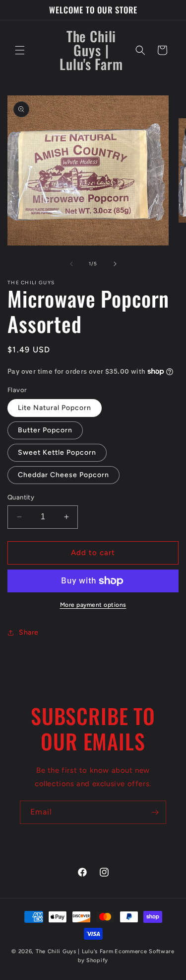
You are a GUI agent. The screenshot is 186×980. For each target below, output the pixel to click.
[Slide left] (71, 264)
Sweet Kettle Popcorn (57, 452)
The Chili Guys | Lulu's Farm (75, 951)
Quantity (20, 497)
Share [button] (29, 632)
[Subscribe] (155, 812)
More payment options (93, 604)
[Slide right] (115, 264)
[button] (20, 50)
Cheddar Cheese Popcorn (63, 475)
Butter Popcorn (45, 430)
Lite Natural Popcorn (54, 408)
